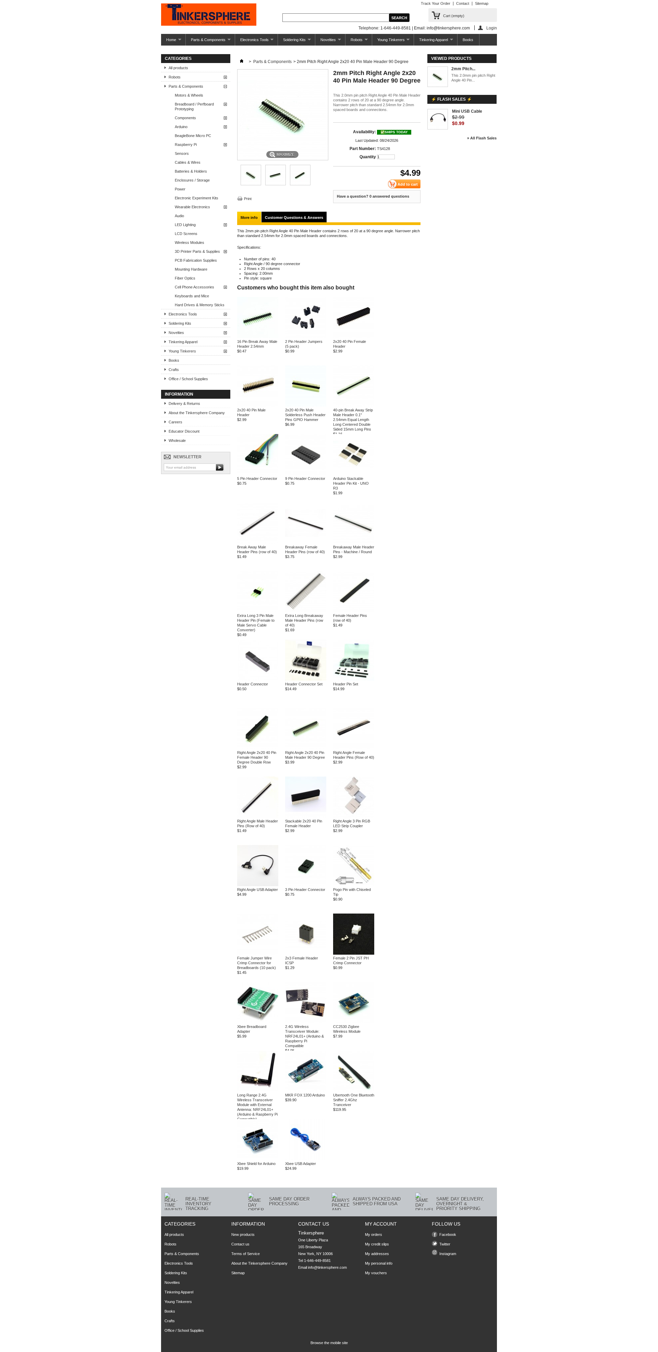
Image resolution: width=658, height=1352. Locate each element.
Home (168, 42)
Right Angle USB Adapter (257, 890)
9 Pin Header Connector (305, 478)
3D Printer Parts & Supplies (197, 251)
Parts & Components (206, 42)
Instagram (447, 1254)
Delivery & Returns (184, 403)
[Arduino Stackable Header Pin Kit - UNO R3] (353, 474)
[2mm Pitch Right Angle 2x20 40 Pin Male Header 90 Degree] (251, 184)
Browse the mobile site (329, 1343)
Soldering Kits (292, 42)
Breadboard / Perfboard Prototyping (194, 106)
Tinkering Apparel (431, 42)
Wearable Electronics (192, 207)
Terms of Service (245, 1254)
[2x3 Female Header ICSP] (305, 953)
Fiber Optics (185, 278)
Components (185, 118)
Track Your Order (435, 3)
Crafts (174, 370)
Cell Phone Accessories (194, 287)
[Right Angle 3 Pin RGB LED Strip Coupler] (353, 816)
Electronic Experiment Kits (196, 198)
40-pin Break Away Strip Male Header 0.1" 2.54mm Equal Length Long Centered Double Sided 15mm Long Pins (353, 419)
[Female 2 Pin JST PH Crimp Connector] (353, 953)
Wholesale (177, 440)
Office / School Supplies (188, 379)
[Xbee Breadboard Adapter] (257, 1022)
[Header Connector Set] (305, 679)
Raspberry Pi (186, 144)
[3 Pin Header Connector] (305, 885)
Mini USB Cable (467, 111)
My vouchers (376, 1273)
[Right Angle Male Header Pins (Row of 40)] (257, 816)
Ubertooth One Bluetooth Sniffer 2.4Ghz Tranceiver (353, 1100)
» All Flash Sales (482, 138)
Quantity (368, 156)
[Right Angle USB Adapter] (257, 885)
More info (249, 217)
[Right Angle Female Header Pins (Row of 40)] (353, 748)
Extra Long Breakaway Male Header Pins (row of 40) (304, 620)
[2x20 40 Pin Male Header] (257, 405)
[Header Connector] (257, 679)
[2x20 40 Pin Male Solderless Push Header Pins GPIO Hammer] (305, 405)
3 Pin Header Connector (305, 890)
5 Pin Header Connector (257, 478)
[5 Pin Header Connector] (257, 474)
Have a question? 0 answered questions (373, 196)
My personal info (378, 1263)
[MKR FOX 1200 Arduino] (305, 1090)
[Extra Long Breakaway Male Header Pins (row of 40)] (305, 611)
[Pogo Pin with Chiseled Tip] (353, 885)
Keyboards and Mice (192, 296)
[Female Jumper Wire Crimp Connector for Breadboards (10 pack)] (257, 953)
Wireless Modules (189, 242)
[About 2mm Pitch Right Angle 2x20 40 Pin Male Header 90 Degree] (437, 77)
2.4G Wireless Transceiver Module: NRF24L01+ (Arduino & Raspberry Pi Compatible (304, 1036)
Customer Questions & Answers (294, 217)
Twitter (444, 1244)
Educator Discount (184, 431)
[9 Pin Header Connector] (305, 474)
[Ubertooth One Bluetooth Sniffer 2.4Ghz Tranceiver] (353, 1090)
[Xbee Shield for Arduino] (257, 1159)
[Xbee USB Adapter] (305, 1159)
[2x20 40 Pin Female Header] (353, 337)
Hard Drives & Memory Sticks (199, 305)
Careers (175, 422)
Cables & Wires (187, 162)
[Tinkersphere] (208, 15)
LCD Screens (186, 234)
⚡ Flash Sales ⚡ (451, 99)
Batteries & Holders (191, 171)
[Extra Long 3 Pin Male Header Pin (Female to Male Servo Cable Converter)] (257, 611)
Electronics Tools (252, 42)
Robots (354, 42)
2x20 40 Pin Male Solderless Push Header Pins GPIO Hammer (305, 415)
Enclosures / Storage (192, 180)
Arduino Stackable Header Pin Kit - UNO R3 (351, 483)
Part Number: (363, 148)
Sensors (182, 153)
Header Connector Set (303, 684)
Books (468, 40)
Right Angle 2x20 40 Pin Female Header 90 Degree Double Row (256, 757)
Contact (462, 3)
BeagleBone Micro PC (193, 136)
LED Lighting (185, 225)
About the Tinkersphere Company (197, 413)
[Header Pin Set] (353, 679)
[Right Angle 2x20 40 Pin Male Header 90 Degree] (305, 748)
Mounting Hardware (191, 269)
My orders (373, 1234)
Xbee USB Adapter (300, 1164)
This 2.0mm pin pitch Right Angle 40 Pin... (473, 77)
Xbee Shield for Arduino (256, 1164)
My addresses (377, 1254)
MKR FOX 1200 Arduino (305, 1095)
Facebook (447, 1234)
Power (180, 189)
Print (248, 199)
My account (381, 1224)
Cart (453, 16)
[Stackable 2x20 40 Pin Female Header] (305, 816)
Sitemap (481, 3)
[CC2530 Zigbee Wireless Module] (353, 1022)
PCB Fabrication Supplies (196, 260)
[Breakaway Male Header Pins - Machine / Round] (353, 542)
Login (491, 28)
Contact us (240, 1244)
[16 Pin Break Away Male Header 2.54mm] (257, 337)
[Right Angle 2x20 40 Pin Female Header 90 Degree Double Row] (257, 748)
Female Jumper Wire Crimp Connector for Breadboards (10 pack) (256, 963)
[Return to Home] (241, 61)
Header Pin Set (345, 684)
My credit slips (377, 1244)
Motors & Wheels (189, 95)
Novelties (325, 42)
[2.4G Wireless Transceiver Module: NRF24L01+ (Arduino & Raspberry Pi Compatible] (305, 1022)
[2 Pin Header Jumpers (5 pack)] (305, 337)
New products (243, 1234)
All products (178, 68)
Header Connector (252, 684)
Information (179, 394)
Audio (179, 216)
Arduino (181, 127)
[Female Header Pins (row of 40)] (353, 611)
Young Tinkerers (388, 42)
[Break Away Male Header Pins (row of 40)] (257, 542)
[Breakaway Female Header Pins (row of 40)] (305, 542)
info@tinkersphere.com (327, 1267)
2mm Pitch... (463, 68)
